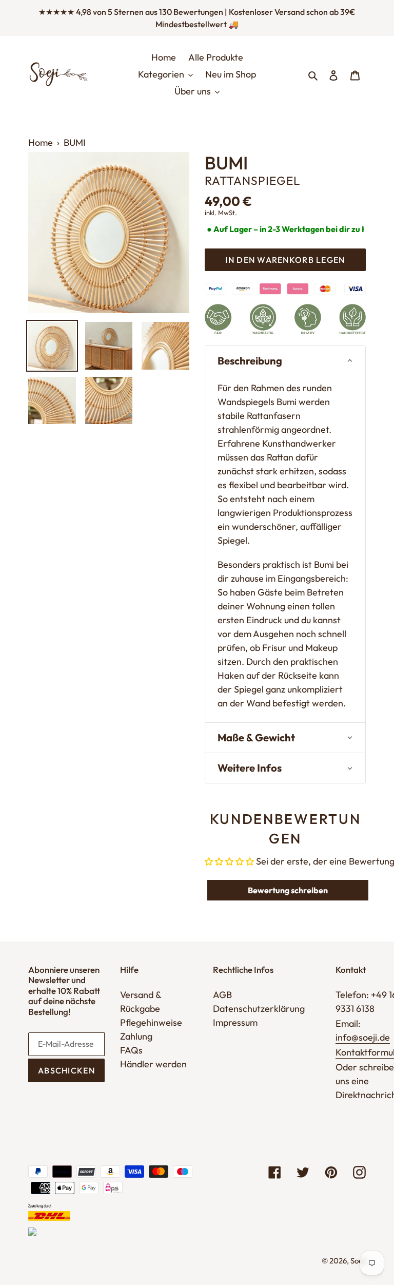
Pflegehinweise (151, 1022)
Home (40, 142)
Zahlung (136, 1036)
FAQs (131, 1050)
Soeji (358, 1260)
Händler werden (153, 1064)
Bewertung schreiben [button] (288, 890)
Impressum (235, 1022)
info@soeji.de (363, 1037)
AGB (222, 995)
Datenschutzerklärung (259, 1008)
